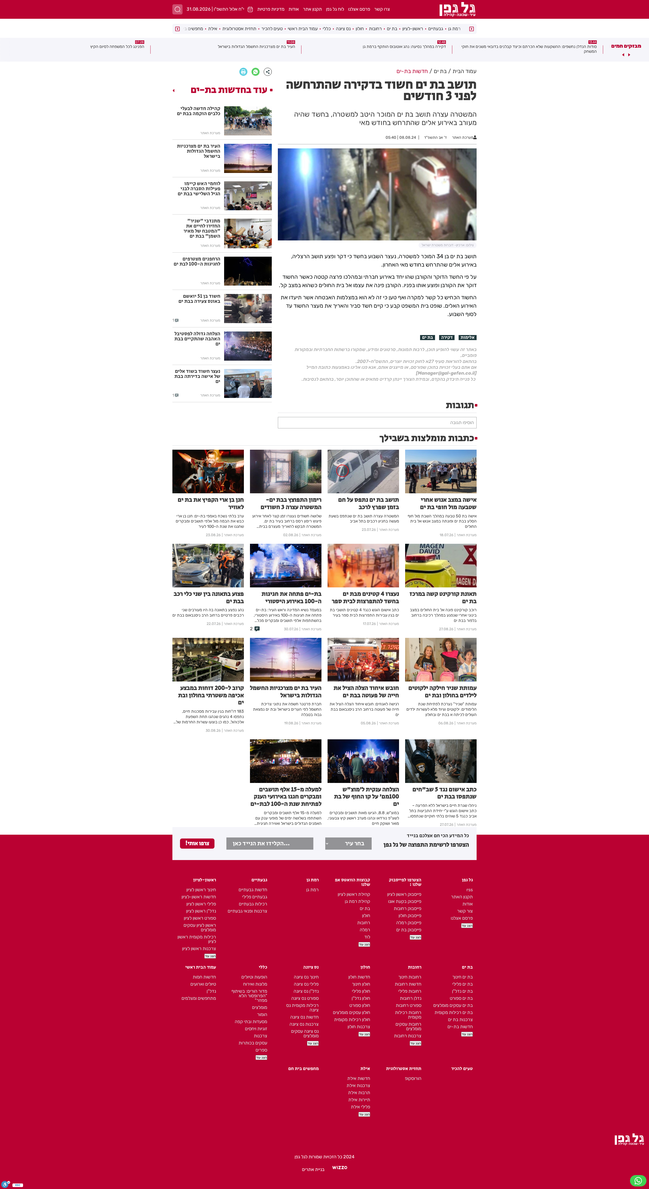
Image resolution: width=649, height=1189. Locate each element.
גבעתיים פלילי (254, 897)
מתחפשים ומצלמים (199, 998)
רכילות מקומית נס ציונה (302, 1008)
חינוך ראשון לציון (201, 890)
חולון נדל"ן (361, 998)
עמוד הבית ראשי (303, 28)
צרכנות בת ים (460, 1019)
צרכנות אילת (358, 1085)
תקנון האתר (462, 897)
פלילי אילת (360, 1107)
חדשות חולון (359, 977)
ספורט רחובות (408, 1005)
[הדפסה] (243, 72)
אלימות (468, 337)
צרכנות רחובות (407, 1036)
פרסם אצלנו (359, 9)
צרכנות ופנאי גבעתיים (247, 911)
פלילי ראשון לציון (201, 904)
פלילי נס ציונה (306, 984)
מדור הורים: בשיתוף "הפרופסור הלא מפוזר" (249, 995)
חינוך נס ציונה (306, 977)
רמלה (365, 930)
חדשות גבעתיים (253, 890)
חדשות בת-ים (460, 1026)
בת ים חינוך (462, 977)
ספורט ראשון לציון (200, 918)
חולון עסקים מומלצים (351, 1012)
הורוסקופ (413, 1078)
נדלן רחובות (410, 998)
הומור (262, 1014)
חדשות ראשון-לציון (199, 897)
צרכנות (260, 1036)
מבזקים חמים (626, 46)
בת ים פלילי (462, 984)
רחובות (375, 28)
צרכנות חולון (359, 1026)
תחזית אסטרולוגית (239, 28)
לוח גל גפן (335, 9)
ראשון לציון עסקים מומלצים (200, 927)
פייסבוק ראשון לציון (404, 894)
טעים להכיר (272, 28)
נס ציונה (343, 28)
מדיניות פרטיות (270, 9)
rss (469, 890)
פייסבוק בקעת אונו (404, 901)
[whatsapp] (255, 72)
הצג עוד (467, 926)
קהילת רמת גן (357, 901)
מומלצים (259, 1007)
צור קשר (465, 911)
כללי (327, 28)
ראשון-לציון (412, 28)
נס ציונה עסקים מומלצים (305, 1033)
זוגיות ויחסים (256, 1028)
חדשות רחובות (408, 984)
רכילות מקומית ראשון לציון (196, 939)
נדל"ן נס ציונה (306, 991)
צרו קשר (382, 9)
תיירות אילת (359, 1100)
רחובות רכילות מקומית (408, 1015)
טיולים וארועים (203, 984)
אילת (212, 28)
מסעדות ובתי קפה (251, 1021)
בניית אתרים (313, 1169)
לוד (367, 937)
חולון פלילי (361, 991)
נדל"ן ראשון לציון (201, 911)
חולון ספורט (359, 1005)
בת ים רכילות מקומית (454, 1012)
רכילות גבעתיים (253, 904)
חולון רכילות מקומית (352, 1019)
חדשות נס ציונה (304, 1017)
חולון (360, 28)
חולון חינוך (361, 984)
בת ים (392, 28)
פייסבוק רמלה (408, 922)
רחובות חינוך (409, 977)
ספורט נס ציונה (305, 998)
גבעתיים (435, 28)
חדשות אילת (358, 1078)
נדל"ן (211, 991)
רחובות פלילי (409, 991)
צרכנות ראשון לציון (199, 948)
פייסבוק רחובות (407, 908)
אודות (294, 9)
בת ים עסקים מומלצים (453, 1005)
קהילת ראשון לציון (354, 894)
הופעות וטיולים (254, 977)
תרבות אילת (359, 1092)
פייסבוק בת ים (408, 930)
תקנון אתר (312, 9)
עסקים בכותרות (253, 1043)
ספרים (261, 1050)
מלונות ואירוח (255, 984)
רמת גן (454, 28)
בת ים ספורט (461, 998)
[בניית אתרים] (339, 1169)
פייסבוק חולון (410, 915)
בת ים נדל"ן (462, 991)
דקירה (447, 337)
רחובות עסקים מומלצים (408, 1026)
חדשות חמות (204, 977)
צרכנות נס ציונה (304, 1024)
